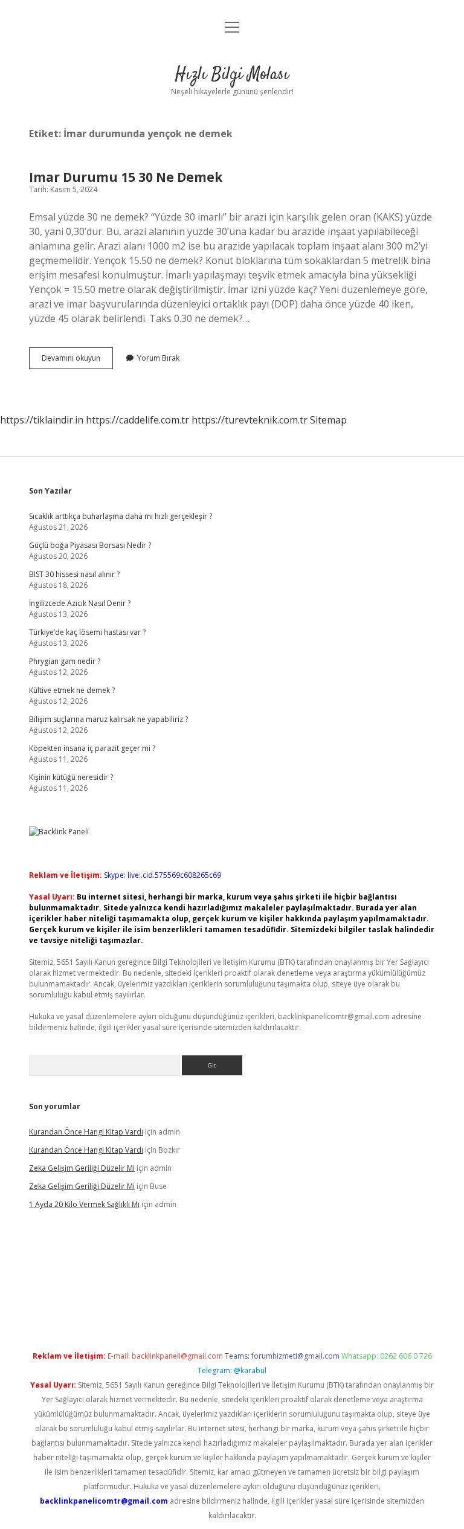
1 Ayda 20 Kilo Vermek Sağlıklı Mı (84, 1204)
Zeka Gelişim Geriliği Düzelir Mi (82, 1168)
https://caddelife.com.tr (137, 420)
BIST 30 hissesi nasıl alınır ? (74, 574)
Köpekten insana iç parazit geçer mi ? (92, 748)
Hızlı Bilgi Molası (232, 75)
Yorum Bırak (158, 358)
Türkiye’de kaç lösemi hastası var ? (87, 632)
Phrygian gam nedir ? (64, 661)
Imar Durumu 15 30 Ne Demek (125, 177)
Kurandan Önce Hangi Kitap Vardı (86, 1132)
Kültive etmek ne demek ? (72, 690)
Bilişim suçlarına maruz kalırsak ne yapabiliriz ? (108, 719)
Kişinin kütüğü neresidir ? (71, 777)
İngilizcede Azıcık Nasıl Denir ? (79, 603)
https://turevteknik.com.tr (250, 420)
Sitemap (328, 420)
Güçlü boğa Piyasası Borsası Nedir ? (90, 545)
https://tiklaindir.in (41, 420)
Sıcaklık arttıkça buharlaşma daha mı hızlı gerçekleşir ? (120, 516)
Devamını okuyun (77, 360)
